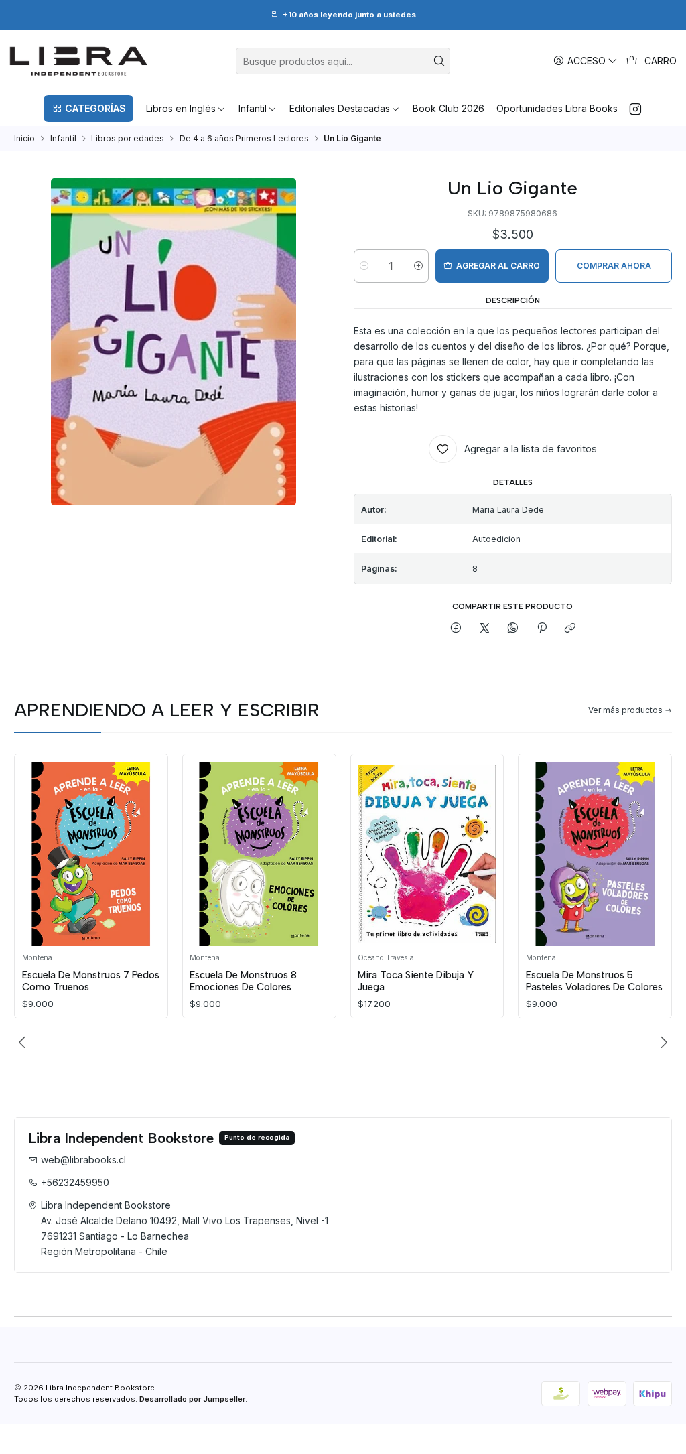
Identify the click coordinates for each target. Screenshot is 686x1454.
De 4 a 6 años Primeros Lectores (244, 139)
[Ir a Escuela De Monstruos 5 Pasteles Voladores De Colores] (595, 854)
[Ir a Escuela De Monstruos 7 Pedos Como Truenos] (91, 854)
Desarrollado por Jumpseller (192, 1399)
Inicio (24, 139)
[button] (88, 108)
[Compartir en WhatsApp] (513, 628)
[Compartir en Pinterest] (542, 628)
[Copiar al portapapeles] (569, 628)
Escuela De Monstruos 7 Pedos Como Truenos (90, 981)
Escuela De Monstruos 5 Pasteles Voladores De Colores (594, 981)
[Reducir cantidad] (364, 266)
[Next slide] (662, 1043)
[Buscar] (438, 61)
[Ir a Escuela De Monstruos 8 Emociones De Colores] (259, 854)
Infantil (63, 139)
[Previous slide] (24, 1043)
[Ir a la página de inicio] (78, 61)
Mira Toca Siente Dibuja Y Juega (416, 981)
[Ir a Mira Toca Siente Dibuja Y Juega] (427, 854)
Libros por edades (127, 139)
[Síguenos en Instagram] (635, 108)
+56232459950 (75, 1182)
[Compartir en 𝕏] (485, 628)
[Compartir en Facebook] (456, 628)
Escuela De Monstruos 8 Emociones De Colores (243, 981)
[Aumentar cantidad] (418, 266)
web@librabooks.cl (83, 1159)
